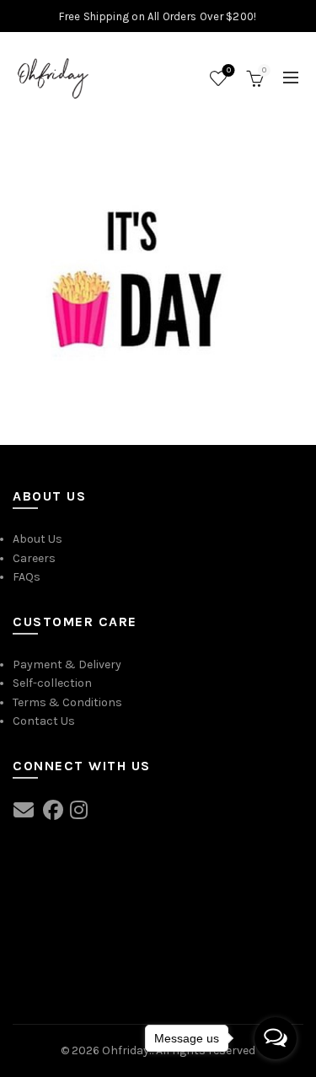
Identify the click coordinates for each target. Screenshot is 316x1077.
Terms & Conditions (67, 702)
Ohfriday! (127, 1050)
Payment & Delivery (67, 664)
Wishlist (229, 70)
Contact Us (44, 721)
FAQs (26, 577)
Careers (34, 558)
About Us (37, 539)
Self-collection (52, 683)
